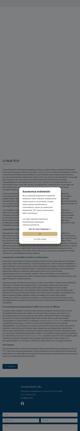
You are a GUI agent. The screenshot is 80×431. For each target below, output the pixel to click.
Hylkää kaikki (40, 239)
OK (40, 234)
